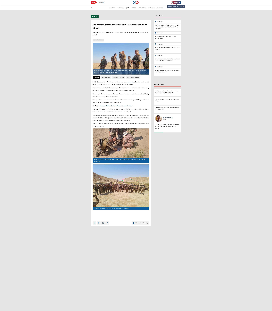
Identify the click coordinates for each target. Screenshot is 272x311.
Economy (120, 8)
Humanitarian (142, 8)
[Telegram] (94, 223)
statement (130, 82)
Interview (159, 8)
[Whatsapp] (99, 223)
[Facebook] (107, 223)
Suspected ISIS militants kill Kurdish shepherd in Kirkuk (117, 106)
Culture (151, 7)
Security (94, 16)
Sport (127, 8)
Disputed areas (106, 77)
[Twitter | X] (103, 223)
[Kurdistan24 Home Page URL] (136, 2)
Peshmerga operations (133, 77)
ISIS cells (115, 77)
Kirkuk (122, 77)
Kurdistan (96, 77)
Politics (112, 7)
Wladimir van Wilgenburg (142, 223)
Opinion (133, 8)
